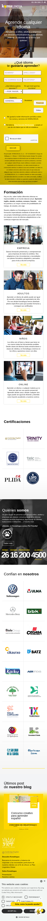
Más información (17, 892)
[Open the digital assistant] (38, 911)
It (42, 2)
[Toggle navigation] (43, 7)
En (36, 2)
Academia (13, 98)
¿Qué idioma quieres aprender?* (13, 87)
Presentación (7, 875)
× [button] (44, 881)
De (45, 2)
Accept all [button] (12, 911)
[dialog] (23, 899)
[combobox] (41, 881)
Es (33, 2)
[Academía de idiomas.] (11, 6)
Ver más (23, 264)
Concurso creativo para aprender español (22, 816)
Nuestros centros (8, 877)
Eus (39, 2)
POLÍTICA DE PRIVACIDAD (24, 125)
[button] (23, 917)
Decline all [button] (34, 911)
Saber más (8, 543)
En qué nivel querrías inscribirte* (32, 87)
